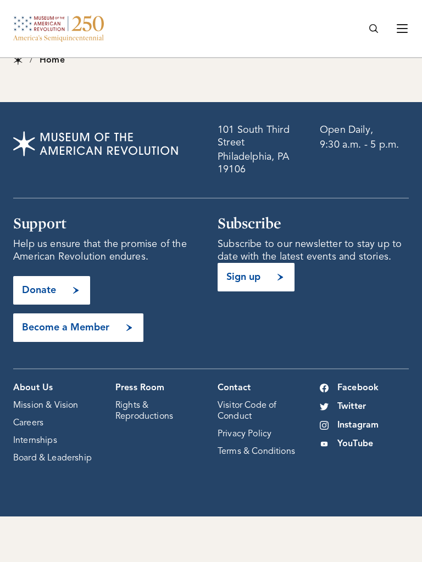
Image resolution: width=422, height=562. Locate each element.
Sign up (243, 277)
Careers (28, 423)
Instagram (358, 425)
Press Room (140, 388)
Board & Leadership (52, 458)
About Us (33, 388)
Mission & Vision (46, 405)
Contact (234, 388)
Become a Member (65, 328)
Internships (35, 440)
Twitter (351, 406)
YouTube (355, 444)
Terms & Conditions (256, 451)
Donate (39, 290)
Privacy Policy (244, 434)
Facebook (358, 388)
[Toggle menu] (402, 28)
